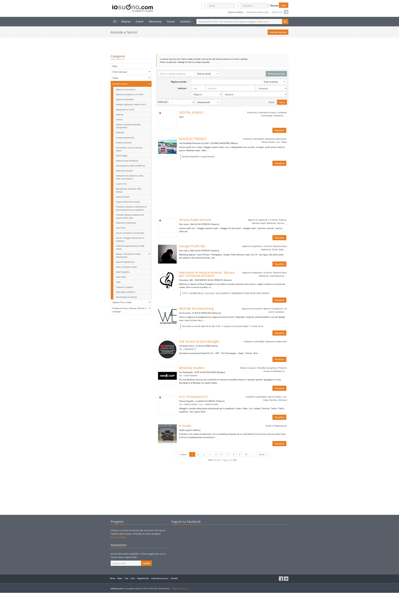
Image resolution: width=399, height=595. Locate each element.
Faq (126, 578)
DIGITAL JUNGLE (191, 112)
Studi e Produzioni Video (126, 267)
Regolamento (143, 578)
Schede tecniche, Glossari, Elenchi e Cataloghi (129, 310)
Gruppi (115, 77)
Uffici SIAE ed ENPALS (125, 292)
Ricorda (274, 5)
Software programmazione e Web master (130, 247)
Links (132, 578)
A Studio (185, 426)
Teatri (118, 282)
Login (283, 5)
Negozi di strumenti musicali (128, 201)
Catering (119, 114)
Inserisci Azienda (278, 32)
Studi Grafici (121, 277)
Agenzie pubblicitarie (125, 99)
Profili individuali (119, 71)
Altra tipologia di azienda (126, 297)
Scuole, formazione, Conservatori (130, 233)
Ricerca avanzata (276, 73)
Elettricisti (120, 132)
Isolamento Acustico (124, 170)
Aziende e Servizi (120, 83)
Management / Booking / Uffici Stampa (128, 190)
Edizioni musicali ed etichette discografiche (128, 126)
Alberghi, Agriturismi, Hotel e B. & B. (131, 104)
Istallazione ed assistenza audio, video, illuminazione (130, 177)
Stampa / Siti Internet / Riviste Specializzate (128, 255)
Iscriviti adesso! (118, 537)
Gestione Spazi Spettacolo (127, 160)
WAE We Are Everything (196, 308)
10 (246, 454)
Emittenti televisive (124, 142)
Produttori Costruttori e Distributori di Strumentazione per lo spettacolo (131, 208)
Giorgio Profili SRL (192, 246)
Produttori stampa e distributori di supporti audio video (130, 216)
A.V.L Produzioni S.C (193, 397)
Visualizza (279, 130)
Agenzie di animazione (125, 89)
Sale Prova (120, 227)
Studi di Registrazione (125, 262)
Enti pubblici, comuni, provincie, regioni (129, 149)
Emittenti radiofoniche (125, 137)
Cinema (119, 119)
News (114, 66)
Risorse (125, 21)
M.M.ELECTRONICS (192, 139)
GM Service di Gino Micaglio (199, 341)
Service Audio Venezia (195, 220)
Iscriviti (146, 563)
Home (112, 578)
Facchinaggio (121, 155)
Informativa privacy (159, 578)
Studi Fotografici (123, 272)
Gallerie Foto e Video (121, 302)
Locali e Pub (121, 183)
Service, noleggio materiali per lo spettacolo (130, 239)
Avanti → (263, 454)
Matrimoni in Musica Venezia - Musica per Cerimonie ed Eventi (206, 274)
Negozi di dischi (123, 196)
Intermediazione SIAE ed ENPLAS (130, 165)
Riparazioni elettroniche (126, 222)
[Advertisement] (222, 192)
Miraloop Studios (191, 368)
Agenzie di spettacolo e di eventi (129, 94)
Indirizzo (182, 88)
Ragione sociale (178, 81)
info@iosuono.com (180, 588)
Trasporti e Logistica (124, 287)
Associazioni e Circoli (125, 109)
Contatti (185, 21)
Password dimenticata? (258, 12)
